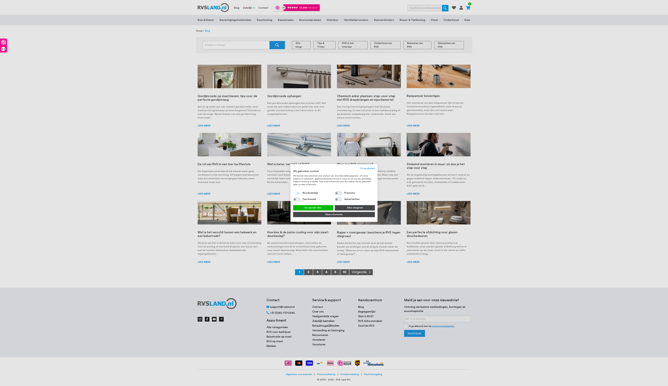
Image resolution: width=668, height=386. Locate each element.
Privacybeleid (367, 168)
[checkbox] (338, 193)
